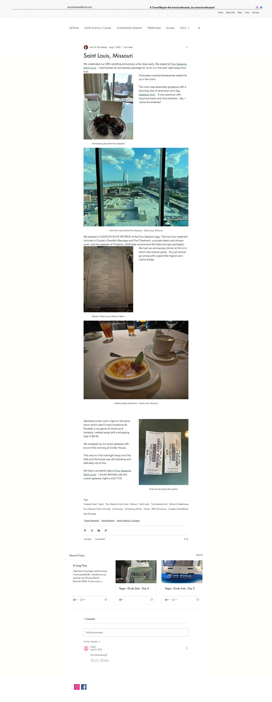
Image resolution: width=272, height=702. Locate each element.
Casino (147, 509)
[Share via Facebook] (85, 530)
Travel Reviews (107, 520)
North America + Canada (97, 27)
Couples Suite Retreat (178, 509)
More (183, 27)
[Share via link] (105, 530)
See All (199, 555)
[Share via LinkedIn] (98, 530)
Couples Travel (90, 504)
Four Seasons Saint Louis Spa (97, 509)
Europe (170, 27)
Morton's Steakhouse (178, 504)
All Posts (74, 27)
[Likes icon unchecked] (92, 660)
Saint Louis (144, 504)
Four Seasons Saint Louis (117, 504)
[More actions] (186, 47)
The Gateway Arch (159, 504)
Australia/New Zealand (129, 27)
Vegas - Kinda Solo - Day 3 (180, 588)
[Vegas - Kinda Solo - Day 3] (182, 571)
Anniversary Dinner (133, 509)
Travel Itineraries (91, 520)
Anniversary (117, 509)
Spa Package (90, 514)
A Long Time (80, 565)
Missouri (134, 504)
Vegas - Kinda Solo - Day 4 (134, 588)
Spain (101, 504)
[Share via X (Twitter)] (92, 530)
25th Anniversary (159, 509)
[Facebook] (261, 7)
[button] (199, 28)
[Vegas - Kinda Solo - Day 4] (136, 571)
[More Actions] (186, 648)
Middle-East (154, 27)
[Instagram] (257, 7)
